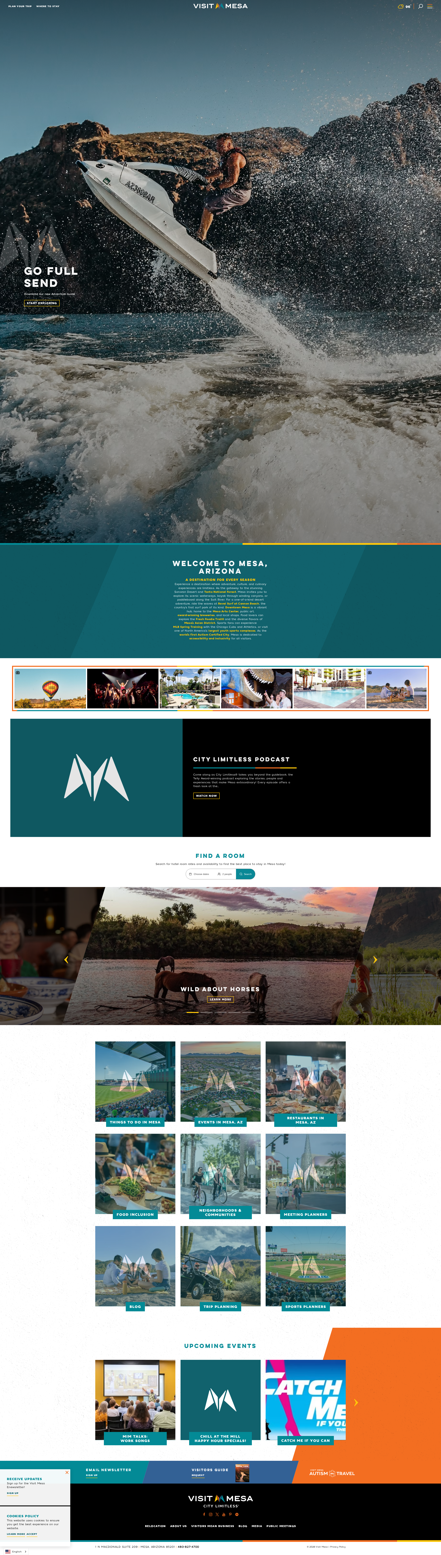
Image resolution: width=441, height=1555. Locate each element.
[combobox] (16, 1551)
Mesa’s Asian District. (200, 623)
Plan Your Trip (20, 6)
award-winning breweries (196, 615)
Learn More (220, 999)
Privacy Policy (338, 1547)
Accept (32, 1534)
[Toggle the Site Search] (420, 5)
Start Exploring (42, 303)
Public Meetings (281, 1526)
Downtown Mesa (237, 607)
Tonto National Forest (220, 591)
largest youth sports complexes (231, 630)
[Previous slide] (85, 1402)
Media (257, 1526)
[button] (220, 956)
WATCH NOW (206, 795)
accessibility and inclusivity (209, 638)
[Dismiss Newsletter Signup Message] (67, 1472)
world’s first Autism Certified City (204, 634)
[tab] (193, 1012)
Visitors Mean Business (212, 1526)
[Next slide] (375, 959)
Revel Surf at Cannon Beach (238, 603)
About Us (178, 1526)
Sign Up (92, 1475)
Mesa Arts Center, (226, 611)
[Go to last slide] (66, 959)
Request (198, 1475)
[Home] (220, 6)
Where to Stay (47, 6)
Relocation (155, 1526)
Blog (243, 1526)
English (17, 1551)
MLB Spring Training (187, 626)
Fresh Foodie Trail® (210, 619)
